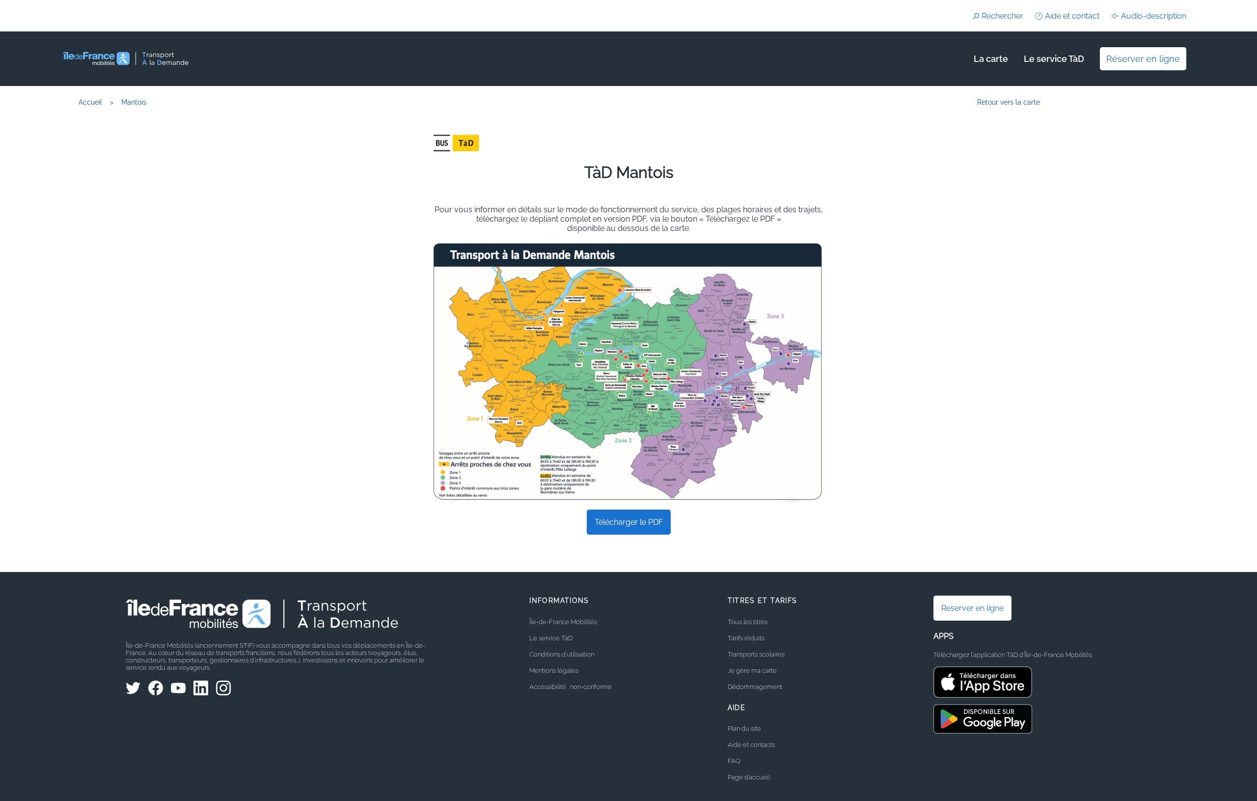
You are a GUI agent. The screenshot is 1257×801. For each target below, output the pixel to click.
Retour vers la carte (1008, 102)
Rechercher (1002, 16)
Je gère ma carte (752, 670)
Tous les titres (747, 622)
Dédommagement (755, 686)
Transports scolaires (756, 654)
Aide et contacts (751, 744)
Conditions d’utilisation (561, 654)
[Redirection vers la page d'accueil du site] (213, 58)
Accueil (90, 102)
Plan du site (744, 728)
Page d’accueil (749, 777)
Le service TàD (1054, 59)
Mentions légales (553, 670)
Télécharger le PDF (629, 522)
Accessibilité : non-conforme (570, 686)
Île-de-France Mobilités (563, 622)
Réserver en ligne (1143, 59)
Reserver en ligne (972, 608)
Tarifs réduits (746, 638)
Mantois (133, 102)
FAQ (734, 761)
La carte (991, 59)
